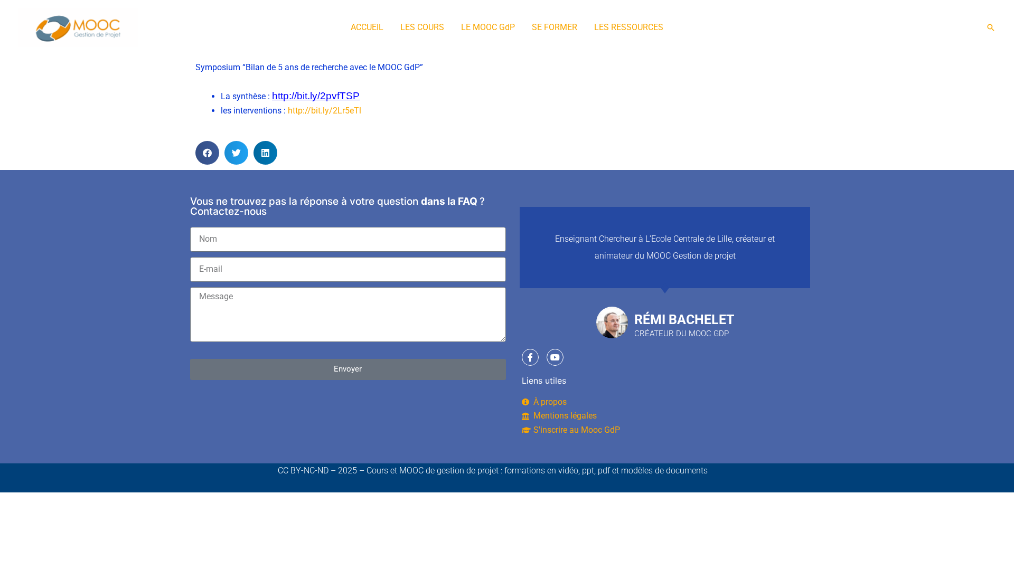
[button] (991, 27)
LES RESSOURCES (628, 27)
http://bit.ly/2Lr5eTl (324, 111)
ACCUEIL (367, 27)
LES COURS (422, 27)
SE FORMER (554, 27)
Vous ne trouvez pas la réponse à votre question (304, 201)
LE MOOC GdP (488, 27)
